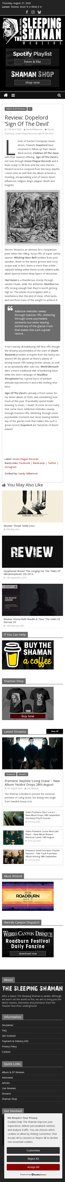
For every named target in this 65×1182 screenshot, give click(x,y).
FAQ (4, 1030)
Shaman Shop (9, 1098)
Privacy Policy (9, 1046)
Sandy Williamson (34, 129)
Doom (51, 129)
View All (54, 731)
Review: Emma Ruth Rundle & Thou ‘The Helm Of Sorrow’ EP (32, 620)
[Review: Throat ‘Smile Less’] (32, 492)
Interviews (7, 1077)
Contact (6, 1051)
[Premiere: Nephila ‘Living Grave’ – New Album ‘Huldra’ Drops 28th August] (32, 739)
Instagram (10, 467)
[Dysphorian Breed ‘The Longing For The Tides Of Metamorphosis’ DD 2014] (32, 537)
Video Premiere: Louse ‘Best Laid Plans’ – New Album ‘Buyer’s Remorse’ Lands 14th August (42, 834)
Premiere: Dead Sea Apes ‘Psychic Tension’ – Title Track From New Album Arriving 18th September (43, 853)
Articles (6, 1082)
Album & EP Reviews (15, 108)
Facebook (24, 463)
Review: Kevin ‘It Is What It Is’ (26, 6)
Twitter (52, 463)
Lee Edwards (33, 788)
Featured (10, 774)
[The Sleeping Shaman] (6, 95)
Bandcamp (39, 463)
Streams (22, 774)
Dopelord (9, 133)
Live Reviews (9, 1088)
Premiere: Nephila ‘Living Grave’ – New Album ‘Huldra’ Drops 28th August (32, 783)
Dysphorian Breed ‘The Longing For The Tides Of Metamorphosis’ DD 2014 (32, 572)
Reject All (33, 1159)
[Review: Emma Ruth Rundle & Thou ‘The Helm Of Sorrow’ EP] (32, 586)
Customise (33, 1150)
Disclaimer (7, 1025)
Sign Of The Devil (46, 133)
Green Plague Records (25, 133)
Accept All (33, 1167)
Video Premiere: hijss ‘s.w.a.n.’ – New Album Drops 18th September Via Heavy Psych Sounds (43, 815)
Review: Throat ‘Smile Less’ (19, 525)
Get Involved (9, 1035)
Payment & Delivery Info (15, 1041)
